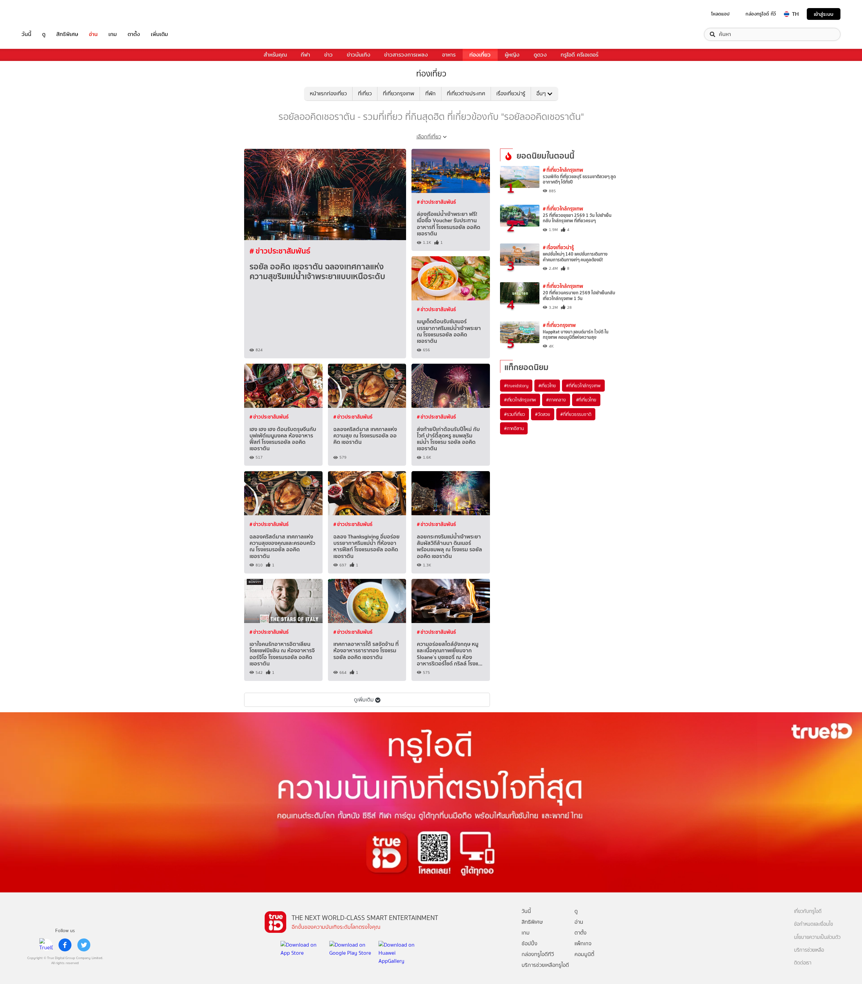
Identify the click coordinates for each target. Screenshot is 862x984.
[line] (46, 945)
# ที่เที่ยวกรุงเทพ (559, 325)
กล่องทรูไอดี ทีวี (760, 13)
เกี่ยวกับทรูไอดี (808, 911)
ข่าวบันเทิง (358, 55)
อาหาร (449, 55)
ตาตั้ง (134, 34)
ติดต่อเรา (802, 962)
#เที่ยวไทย (547, 385)
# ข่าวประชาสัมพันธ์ (280, 251)
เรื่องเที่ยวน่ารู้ (510, 93)
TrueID (42, 14)
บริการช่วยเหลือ (809, 950)
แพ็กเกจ (583, 943)
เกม (112, 34)
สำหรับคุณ (275, 55)
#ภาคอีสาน (514, 428)
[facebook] (65, 945)
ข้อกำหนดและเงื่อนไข (813, 924)
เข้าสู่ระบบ (823, 14)
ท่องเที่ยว (480, 55)
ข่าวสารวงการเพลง (406, 55)
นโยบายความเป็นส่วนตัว (817, 937)
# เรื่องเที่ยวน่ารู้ (558, 247)
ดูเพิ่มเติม (364, 699)
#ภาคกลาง (556, 399)
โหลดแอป (720, 13)
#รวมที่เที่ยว (514, 414)
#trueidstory (516, 385)
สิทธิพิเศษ (67, 34)
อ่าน (93, 34)
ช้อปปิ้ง (529, 943)
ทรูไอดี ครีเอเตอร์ (579, 55)
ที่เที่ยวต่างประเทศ (466, 93)
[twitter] (84, 945)
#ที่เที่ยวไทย (586, 399)
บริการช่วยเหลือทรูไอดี (545, 965)
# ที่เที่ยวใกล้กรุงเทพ (563, 170)
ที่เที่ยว (365, 93)
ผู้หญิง (512, 55)
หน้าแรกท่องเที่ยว (328, 93)
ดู (43, 34)
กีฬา (305, 55)
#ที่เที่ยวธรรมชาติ (575, 414)
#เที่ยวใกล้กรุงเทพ (520, 399)
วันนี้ (26, 34)
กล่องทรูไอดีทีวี (538, 954)
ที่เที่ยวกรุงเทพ (398, 93)
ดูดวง (540, 55)
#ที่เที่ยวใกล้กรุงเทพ (583, 385)
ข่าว (328, 55)
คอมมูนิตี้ (584, 954)
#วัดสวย (542, 414)
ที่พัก (430, 93)
